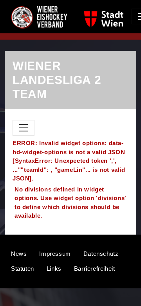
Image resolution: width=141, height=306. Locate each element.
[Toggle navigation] (23, 128)
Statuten (22, 268)
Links (54, 268)
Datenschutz (101, 253)
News (19, 253)
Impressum (54, 253)
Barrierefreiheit (94, 268)
